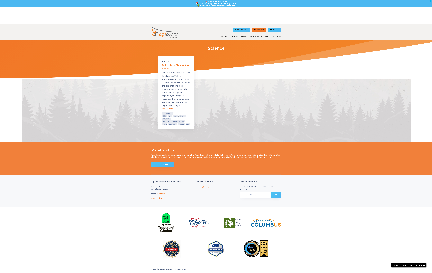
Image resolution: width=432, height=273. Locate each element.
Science (182, 116)
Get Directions (157, 198)
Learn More (176, 108)
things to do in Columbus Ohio (173, 121)
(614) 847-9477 (162, 193)
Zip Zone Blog (167, 113)
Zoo (187, 124)
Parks (175, 116)
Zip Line (181, 124)
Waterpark (172, 124)
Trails (165, 124)
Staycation (166, 119)
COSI (164, 116)
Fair (169, 116)
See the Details (162, 165)
